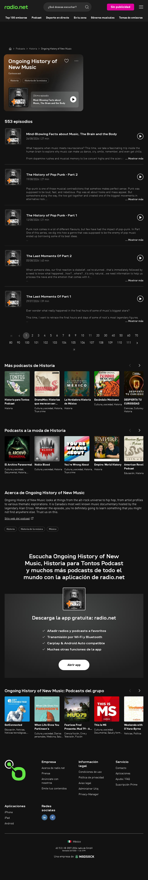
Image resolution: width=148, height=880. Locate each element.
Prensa (46, 773)
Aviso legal (85, 783)
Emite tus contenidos (54, 788)
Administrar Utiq (88, 788)
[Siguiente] (139, 364)
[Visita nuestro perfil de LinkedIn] (44, 817)
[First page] (11, 336)
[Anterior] (130, 364)
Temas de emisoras (131, 17)
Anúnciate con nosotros (50, 781)
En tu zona (80, 17)
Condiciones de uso (90, 772)
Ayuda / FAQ (123, 779)
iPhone (9, 812)
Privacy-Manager (89, 794)
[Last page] (74, 349)
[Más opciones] (76, 61)
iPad (7, 818)
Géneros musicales (102, 17)
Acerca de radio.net (53, 768)
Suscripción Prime (126, 784)
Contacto (121, 768)
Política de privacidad (91, 777)
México (76, 841)
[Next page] (137, 343)
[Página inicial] (10, 48)
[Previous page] (19, 336)
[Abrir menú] (141, 7)
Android (9, 823)
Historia (14, 81)
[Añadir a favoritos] (66, 61)
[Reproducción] (73, 99)
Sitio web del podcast (17, 518)
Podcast (36, 17)
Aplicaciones (123, 773)
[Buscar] (87, 7)
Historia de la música (36, 81)
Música (52, 529)
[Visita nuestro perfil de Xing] (52, 817)
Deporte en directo (57, 17)
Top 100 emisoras (16, 17)
